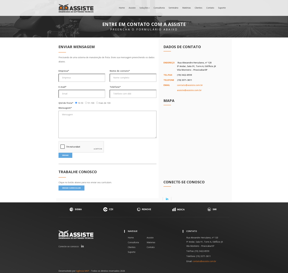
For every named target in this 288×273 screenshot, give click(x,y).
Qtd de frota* (65, 102)
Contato (210, 8)
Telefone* (115, 86)
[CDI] (110, 209)
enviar (65, 155)
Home (122, 8)
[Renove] (144, 209)
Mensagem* (65, 107)
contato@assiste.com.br (190, 85)
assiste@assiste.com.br (189, 90)
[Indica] (178, 209)
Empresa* (63, 70)
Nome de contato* (120, 70)
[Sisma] (75, 209)
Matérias (186, 8)
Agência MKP (82, 270)
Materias (151, 242)
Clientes (198, 8)
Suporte (222, 8)
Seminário (173, 8)
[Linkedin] (167, 199)
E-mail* (62, 86)
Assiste (132, 8)
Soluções (144, 8)
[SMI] (212, 209)
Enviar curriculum (71, 188)
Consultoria (159, 8)
